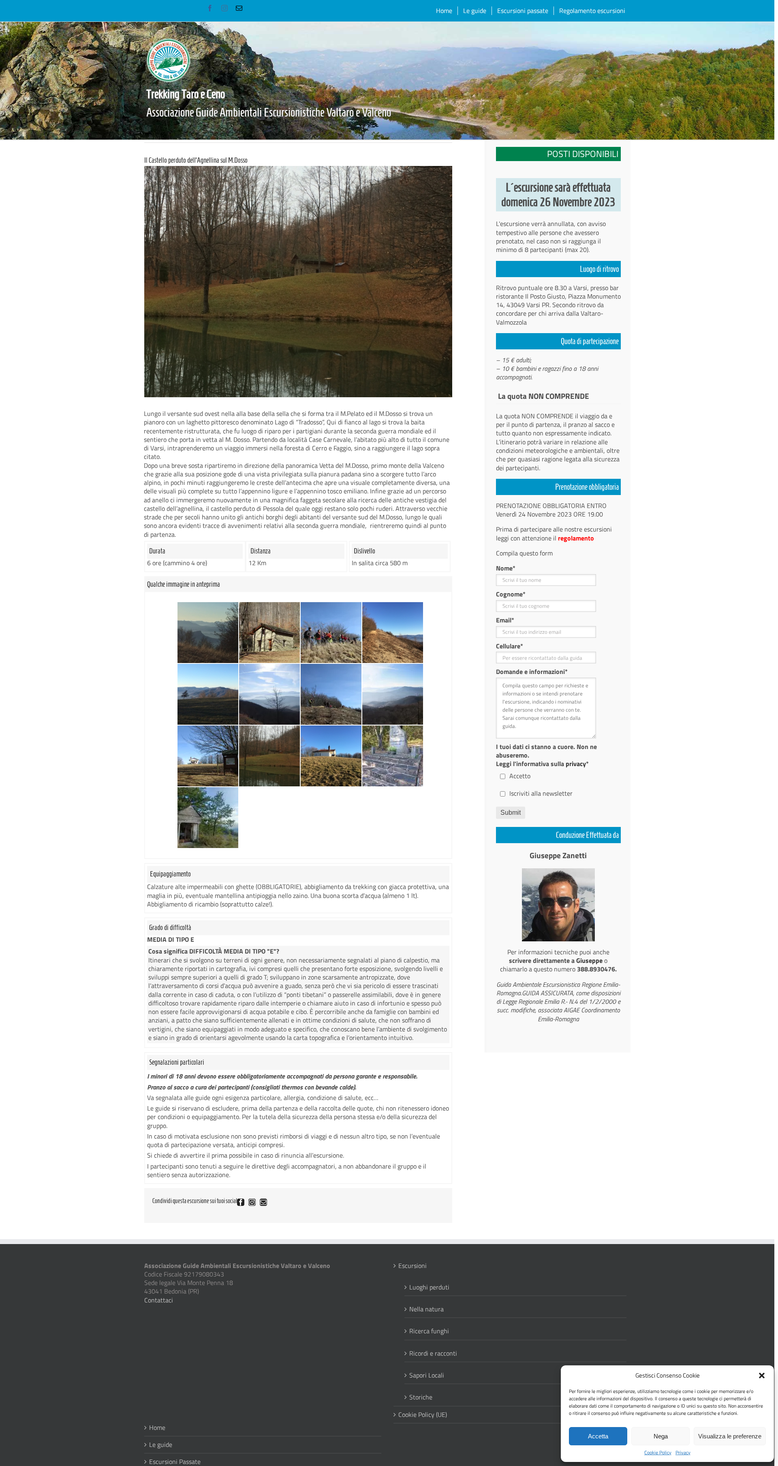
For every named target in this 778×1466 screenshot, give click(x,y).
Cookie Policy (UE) (422, 1414)
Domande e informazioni (532, 671)
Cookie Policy (657, 1452)
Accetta (598, 1436)
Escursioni (412, 1265)
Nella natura (426, 1308)
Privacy (682, 1452)
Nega (661, 1436)
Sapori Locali (426, 1375)
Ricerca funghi (429, 1330)
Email (505, 620)
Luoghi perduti (429, 1287)
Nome (505, 568)
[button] (762, 1375)
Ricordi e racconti (433, 1353)
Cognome (511, 594)
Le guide (160, 1444)
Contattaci (158, 1300)
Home (157, 1427)
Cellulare (509, 646)
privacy (576, 764)
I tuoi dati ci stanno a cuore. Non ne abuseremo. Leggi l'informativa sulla (546, 755)
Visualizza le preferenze (729, 1436)
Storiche (420, 1396)
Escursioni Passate (175, 1461)
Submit (510, 812)
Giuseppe (589, 960)
